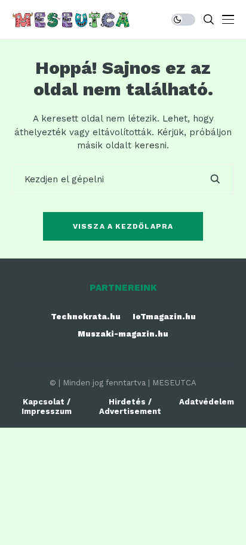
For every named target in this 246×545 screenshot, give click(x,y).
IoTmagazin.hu (164, 316)
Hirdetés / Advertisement (130, 406)
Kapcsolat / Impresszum (46, 406)
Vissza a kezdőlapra (123, 226)
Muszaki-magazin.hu (123, 333)
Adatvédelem (206, 401)
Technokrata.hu (86, 316)
